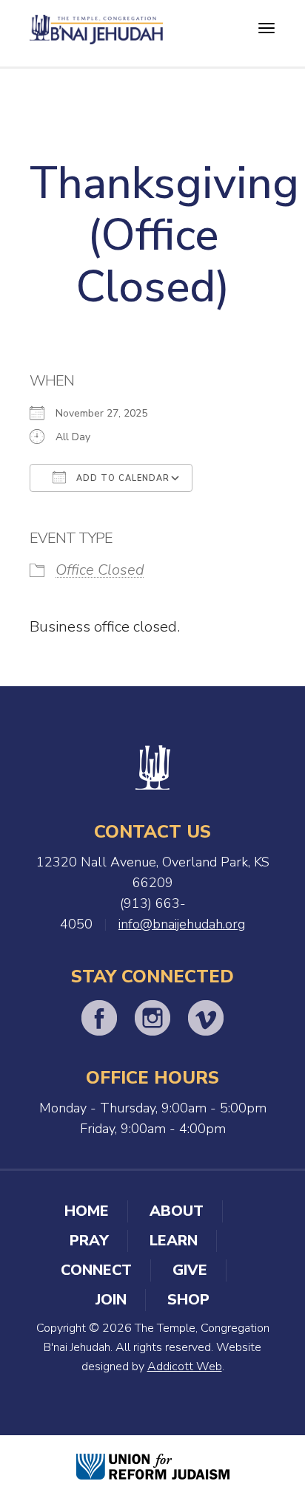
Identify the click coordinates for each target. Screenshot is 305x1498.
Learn (174, 1241)
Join (111, 1300)
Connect (96, 1270)
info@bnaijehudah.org (181, 924)
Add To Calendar (121, 478)
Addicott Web (184, 1366)
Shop (188, 1300)
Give (189, 1270)
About (177, 1211)
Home (86, 1211)
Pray (89, 1241)
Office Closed (100, 570)
